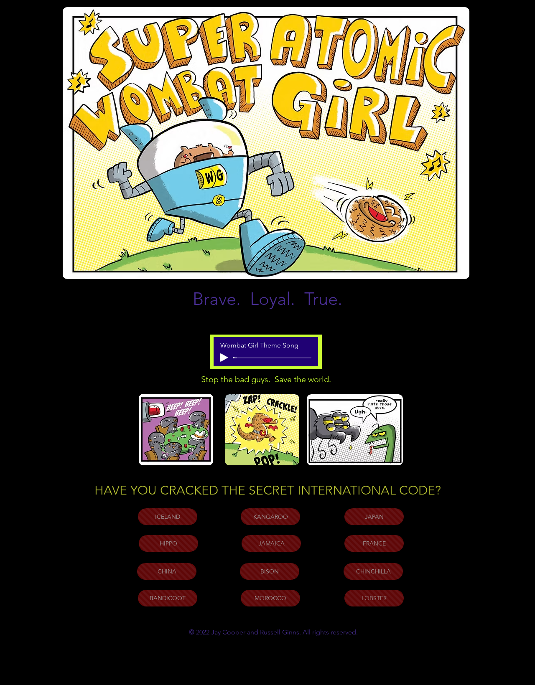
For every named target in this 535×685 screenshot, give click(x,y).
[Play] (224, 357)
